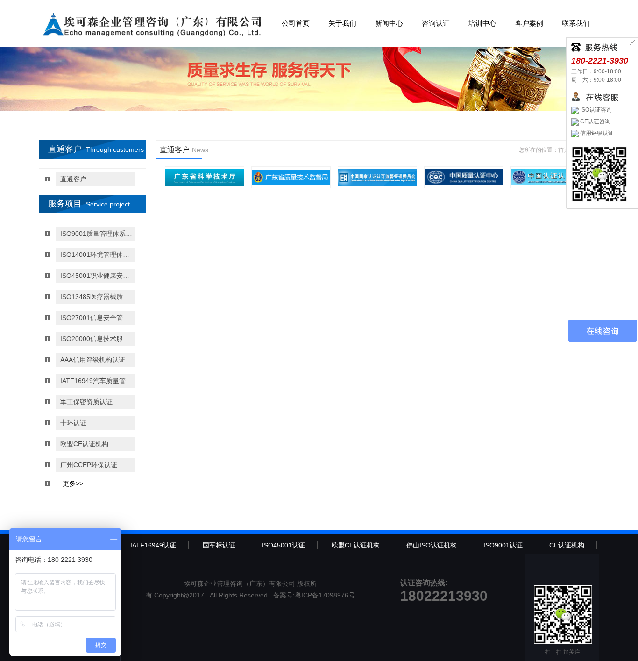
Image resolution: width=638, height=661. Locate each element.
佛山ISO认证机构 (431, 545)
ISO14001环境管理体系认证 (96, 254)
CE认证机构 (566, 545)
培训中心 (482, 23)
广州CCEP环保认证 (88, 465)
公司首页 (296, 23)
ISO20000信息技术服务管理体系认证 (96, 338)
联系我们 (576, 23)
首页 (563, 150)
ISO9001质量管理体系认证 (96, 233)
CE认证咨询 (594, 121)
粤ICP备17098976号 (325, 595)
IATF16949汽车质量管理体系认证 (96, 380)
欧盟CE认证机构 (84, 444)
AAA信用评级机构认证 (92, 359)
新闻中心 (389, 23)
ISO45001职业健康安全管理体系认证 (96, 275)
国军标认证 (219, 545)
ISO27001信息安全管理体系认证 (96, 317)
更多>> (73, 483)
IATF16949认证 (153, 545)
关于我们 (342, 23)
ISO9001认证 (503, 545)
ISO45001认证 (283, 545)
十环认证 (73, 422)
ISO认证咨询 (595, 110)
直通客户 (73, 179)
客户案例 (529, 23)
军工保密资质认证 (86, 401)
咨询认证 (436, 23)
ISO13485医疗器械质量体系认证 (96, 296)
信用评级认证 (596, 133)
